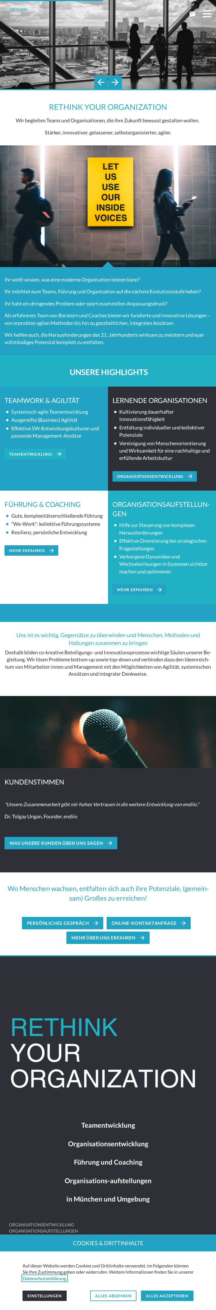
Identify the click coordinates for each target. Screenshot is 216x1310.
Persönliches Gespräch (58, 923)
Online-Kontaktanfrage (144, 923)
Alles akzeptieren (167, 1295)
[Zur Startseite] (25, 14)
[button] (207, 13)
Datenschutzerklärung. (44, 1278)
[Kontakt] (192, 13)
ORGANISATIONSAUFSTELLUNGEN (43, 1231)
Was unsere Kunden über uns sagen (56, 843)
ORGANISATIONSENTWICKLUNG (41, 1224)
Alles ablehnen (113, 1295)
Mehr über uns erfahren (103, 937)
